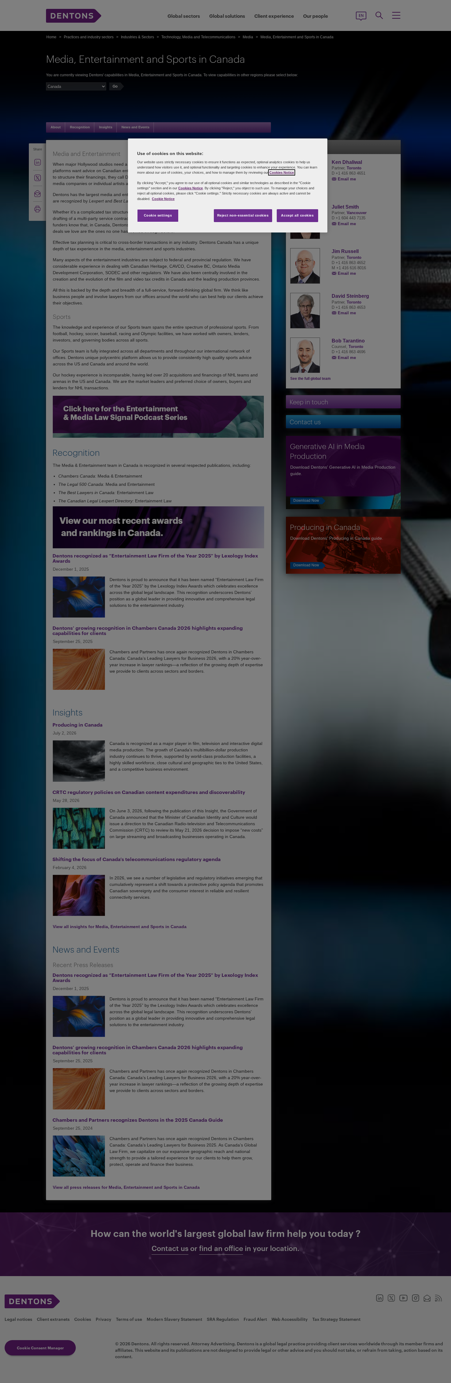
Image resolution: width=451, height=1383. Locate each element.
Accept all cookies (297, 215)
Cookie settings (158, 215)
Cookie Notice (163, 199)
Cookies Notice (281, 172)
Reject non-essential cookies (243, 215)
